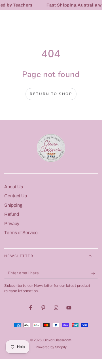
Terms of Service (21, 232)
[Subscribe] (94, 273)
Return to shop (51, 94)
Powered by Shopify (51, 347)
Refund (11, 214)
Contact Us (15, 195)
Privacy (11, 223)
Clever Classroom (57, 340)
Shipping (13, 205)
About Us (13, 186)
